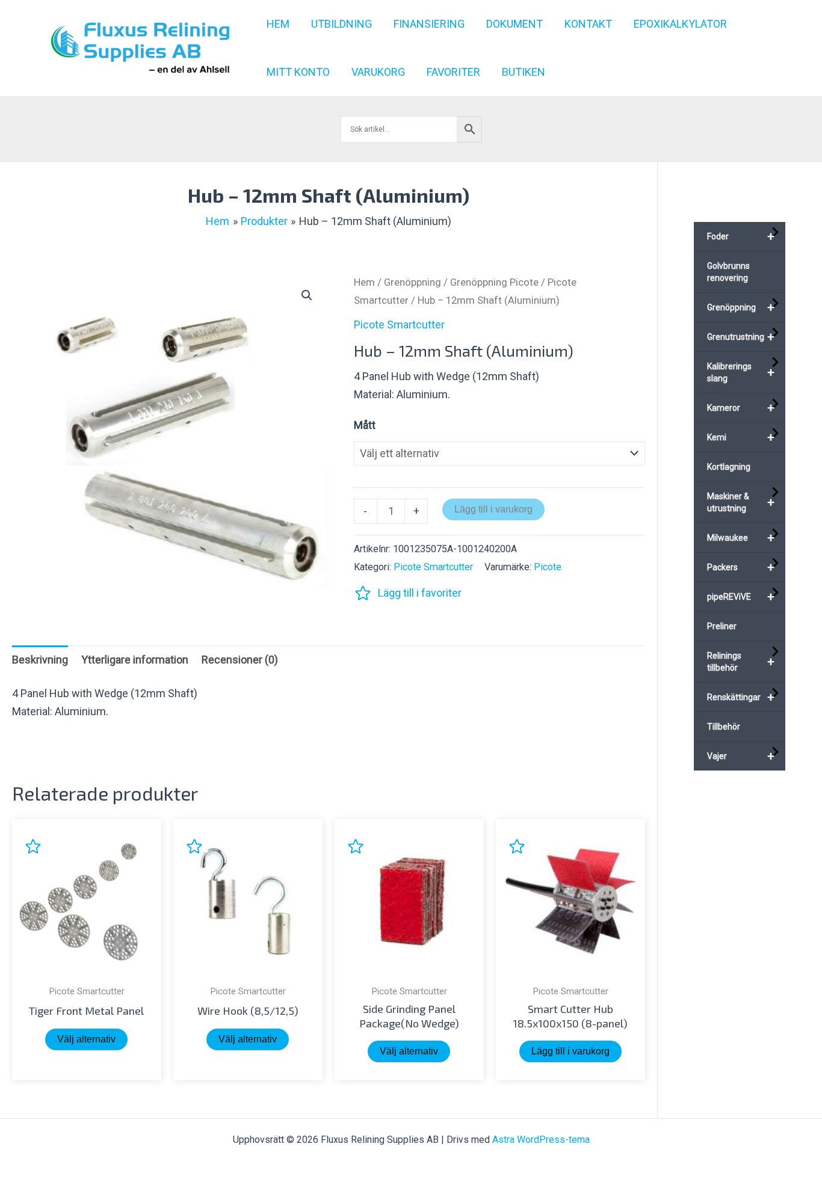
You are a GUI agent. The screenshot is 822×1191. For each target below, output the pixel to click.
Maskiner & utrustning (741, 502)
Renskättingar (741, 697)
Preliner (722, 626)
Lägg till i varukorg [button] (570, 1051)
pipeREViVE (741, 596)
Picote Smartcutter (399, 324)
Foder (741, 236)
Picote (547, 567)
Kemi (741, 437)
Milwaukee (741, 538)
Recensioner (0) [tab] (240, 659)
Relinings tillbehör (741, 661)
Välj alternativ (86, 1039)
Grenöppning (412, 282)
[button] (307, 295)
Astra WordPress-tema (541, 1139)
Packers (741, 567)
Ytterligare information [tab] (134, 659)
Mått (364, 425)
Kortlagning (728, 467)
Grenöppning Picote (494, 282)
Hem (364, 282)
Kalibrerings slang (741, 372)
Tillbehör (723, 726)
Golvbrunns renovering (728, 272)
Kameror (741, 408)
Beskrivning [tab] (40, 659)
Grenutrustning (741, 337)
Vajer (741, 756)
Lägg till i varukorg (493, 509)
